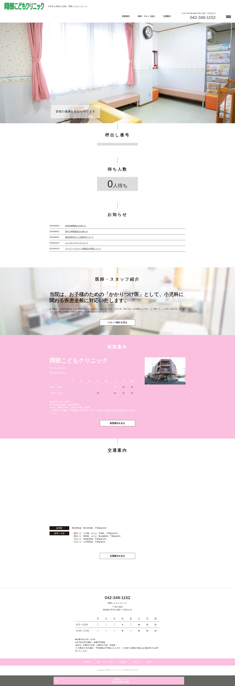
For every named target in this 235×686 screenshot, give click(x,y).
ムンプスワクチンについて (76, 243)
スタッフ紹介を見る (117, 322)
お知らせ (136, 662)
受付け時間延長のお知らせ (76, 231)
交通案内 (167, 16)
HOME (149, 662)
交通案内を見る (117, 556)
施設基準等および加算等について (79, 237)
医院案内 (126, 16)
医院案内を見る (117, 423)
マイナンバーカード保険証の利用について (83, 249)
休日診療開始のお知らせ (75, 226)
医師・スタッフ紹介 (146, 16)
